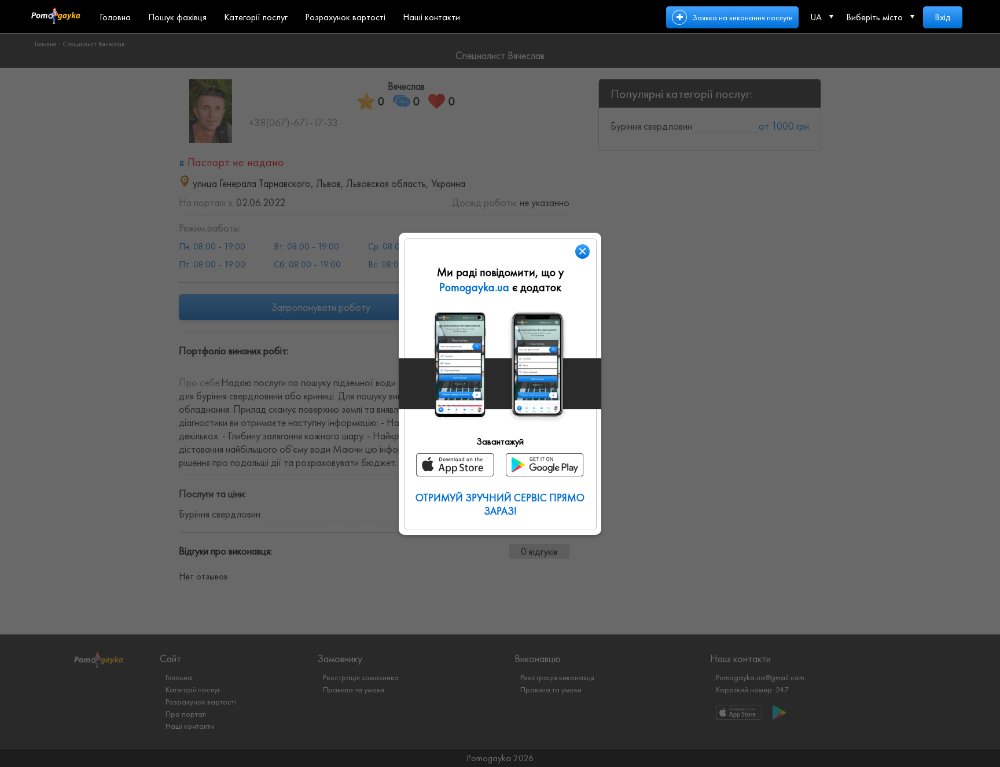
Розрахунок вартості (345, 17)
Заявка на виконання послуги (742, 17)
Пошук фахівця (177, 17)
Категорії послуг (256, 17)
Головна (115, 17)
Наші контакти (431, 17)
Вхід (943, 17)
